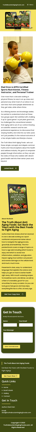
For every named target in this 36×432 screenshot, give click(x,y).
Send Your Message (11, 346)
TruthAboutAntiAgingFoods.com (13, 5)
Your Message (9, 330)
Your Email (23, 321)
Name (6, 321)
